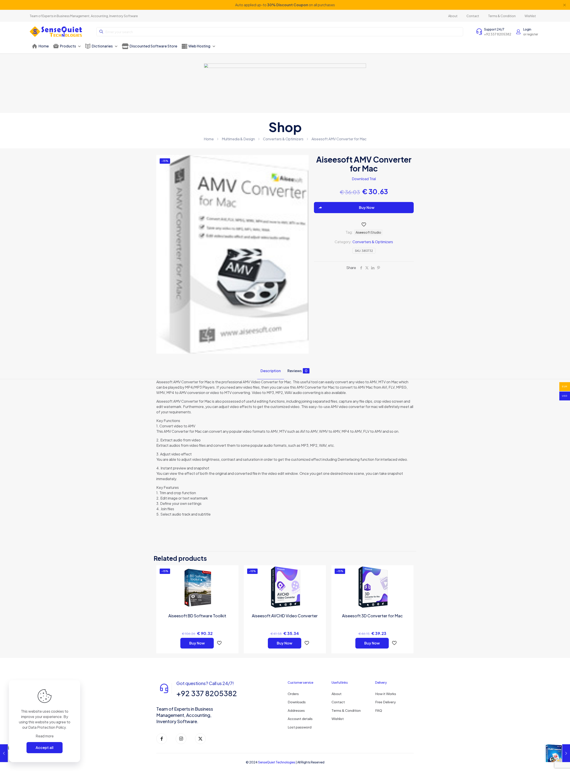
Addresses (296, 710)
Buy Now (197, 643)
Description (271, 370)
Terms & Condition (346, 710)
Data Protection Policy (47, 727)
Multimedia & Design (238, 139)
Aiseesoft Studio (368, 232)
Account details (300, 718)
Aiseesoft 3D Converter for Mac (372, 615)
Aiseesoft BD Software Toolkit (197, 615)
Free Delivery (385, 702)
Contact (338, 702)
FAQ (378, 710)
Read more (45, 736)
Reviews (297, 370)
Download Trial (364, 178)
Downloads (297, 702)
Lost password (299, 727)
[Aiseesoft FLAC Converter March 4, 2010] (557, 753)
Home (209, 139)
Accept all (44, 747)
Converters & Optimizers (283, 139)
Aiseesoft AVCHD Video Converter (285, 615)
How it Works (385, 693)
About (337, 693)
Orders (293, 693)
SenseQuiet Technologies (276, 762)
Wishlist (338, 718)
